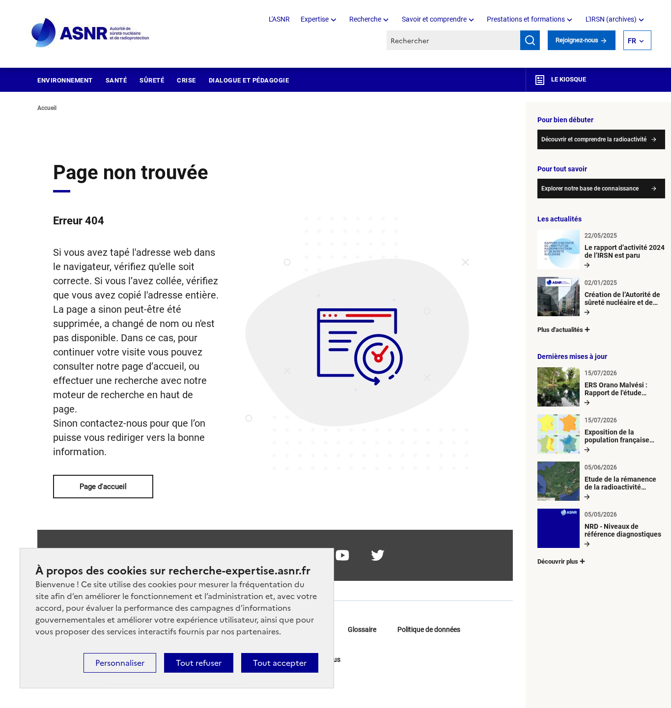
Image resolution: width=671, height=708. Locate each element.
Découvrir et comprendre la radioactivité (593, 139)
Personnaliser (119, 663)
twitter (378, 555)
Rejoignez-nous (578, 40)
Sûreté (152, 80)
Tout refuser (199, 663)
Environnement (65, 80)
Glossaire (362, 629)
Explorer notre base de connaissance (590, 188)
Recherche (365, 19)
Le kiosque (568, 79)
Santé (116, 80)
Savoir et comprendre (434, 19)
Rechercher (530, 40)
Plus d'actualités (560, 329)
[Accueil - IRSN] (91, 33)
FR (632, 41)
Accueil (46, 108)
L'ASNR (279, 19)
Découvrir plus (557, 561)
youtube (342, 555)
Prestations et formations (526, 19)
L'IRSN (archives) (611, 19)
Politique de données (428, 629)
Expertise (315, 19)
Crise (186, 80)
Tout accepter (280, 663)
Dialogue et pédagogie (249, 80)
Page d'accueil (103, 486)
